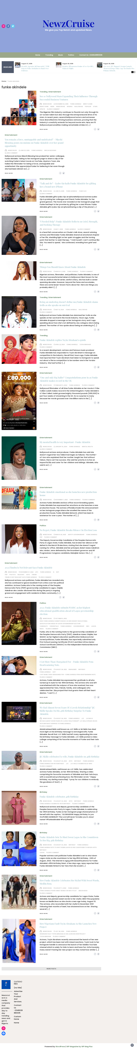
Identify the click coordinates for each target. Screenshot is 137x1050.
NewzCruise (68, 23)
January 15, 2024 (61, 446)
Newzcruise (47, 104)
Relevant (21, 575)
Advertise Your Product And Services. (18, 996)
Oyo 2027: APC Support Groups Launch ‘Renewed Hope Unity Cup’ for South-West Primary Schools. (119, 68)
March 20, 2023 (60, 534)
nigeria (69, 106)
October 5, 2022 (61, 618)
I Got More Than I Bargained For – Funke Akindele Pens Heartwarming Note (68, 674)
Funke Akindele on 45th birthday (52, 763)
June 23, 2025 (25, 150)
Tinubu (34, 575)
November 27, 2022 (26, 572)
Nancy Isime (44, 106)
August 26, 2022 (61, 669)
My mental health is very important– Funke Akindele (65, 442)
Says (28, 575)
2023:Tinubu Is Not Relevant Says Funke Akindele (28, 567)
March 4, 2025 (60, 271)
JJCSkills (89, 718)
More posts (51, 968)
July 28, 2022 (59, 931)
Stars (95, 106)
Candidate (44, 626)
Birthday (43, 792)
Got (54, 672)
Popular (88, 106)
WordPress (60, 1046)
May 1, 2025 (59, 229)
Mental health (87, 446)
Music (60, 55)
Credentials (54, 626)
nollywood (78, 106)
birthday (81, 669)
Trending (49, 55)
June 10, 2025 (59, 191)
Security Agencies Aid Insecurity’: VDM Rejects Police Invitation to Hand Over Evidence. (35, 68)
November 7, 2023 (61, 500)
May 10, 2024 (59, 309)
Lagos (93, 626)
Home (37, 55)
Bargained (73, 669)
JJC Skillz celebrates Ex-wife (81, 763)
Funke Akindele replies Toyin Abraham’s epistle (63, 340)
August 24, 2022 (61, 761)
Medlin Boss (83, 891)
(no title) (18, 987)
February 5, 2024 (61, 385)
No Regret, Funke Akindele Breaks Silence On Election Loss (68, 530)
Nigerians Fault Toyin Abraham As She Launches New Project (63, 934)
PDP (41, 537)
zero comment (54, 109)
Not (57, 572)
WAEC (42, 629)
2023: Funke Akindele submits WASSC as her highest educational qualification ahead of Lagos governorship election (67, 610)
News (52, 106)
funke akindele (75, 104)
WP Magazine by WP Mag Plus (79, 1046)
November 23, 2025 (61, 104)
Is (53, 572)
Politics (71, 55)
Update (42, 109)
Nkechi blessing (50, 150)
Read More (44, 129)
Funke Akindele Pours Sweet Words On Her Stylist (58, 891)
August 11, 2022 (60, 888)
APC (36, 572)
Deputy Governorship (76, 534)
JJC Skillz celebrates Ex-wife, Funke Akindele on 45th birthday (69, 756)
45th (70, 761)
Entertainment (54, 92)
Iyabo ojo (82, 191)
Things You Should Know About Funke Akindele (63, 267)
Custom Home (17, 1017)
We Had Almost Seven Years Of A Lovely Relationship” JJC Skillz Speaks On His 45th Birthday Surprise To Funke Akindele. (67, 710)
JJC (82, 718)
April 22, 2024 (60, 344)
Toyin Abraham (85, 344)
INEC (87, 626)
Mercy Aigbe (87, 104)
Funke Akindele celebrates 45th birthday (59, 796)
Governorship (78, 626)
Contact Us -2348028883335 (90, 55)
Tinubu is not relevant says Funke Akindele (21, 577)
